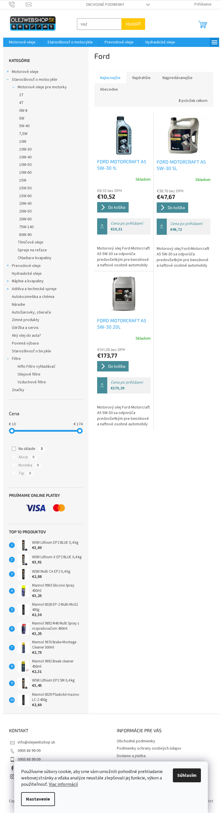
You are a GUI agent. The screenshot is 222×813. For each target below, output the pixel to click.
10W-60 (23, 172)
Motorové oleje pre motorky (39, 87)
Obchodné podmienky (103, 4)
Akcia (24, 457)
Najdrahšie (139, 78)
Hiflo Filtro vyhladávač (34, 366)
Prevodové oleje (24, 266)
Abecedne (107, 89)
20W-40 (23, 203)
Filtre (14, 359)
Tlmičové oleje (28, 242)
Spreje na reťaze (30, 250)
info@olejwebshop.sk (34, 742)
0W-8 (21, 110)
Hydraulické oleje (24, 274)
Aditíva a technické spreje (32, 289)
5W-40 (22, 126)
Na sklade (28, 449)
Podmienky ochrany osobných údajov (147, 748)
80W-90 (23, 235)
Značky (16, 390)
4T (19, 103)
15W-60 (23, 196)
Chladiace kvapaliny (32, 258)
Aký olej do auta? (24, 335)
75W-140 (24, 227)
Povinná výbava (23, 343)
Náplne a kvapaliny (25, 281)
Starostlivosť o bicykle (29, 351)
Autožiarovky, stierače (29, 312)
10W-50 (23, 165)
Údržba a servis (23, 328)
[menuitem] (20, 42)
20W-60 (23, 219)
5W (19, 118)
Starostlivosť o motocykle (32, 80)
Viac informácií (61, 784)
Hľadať (131, 23)
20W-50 (23, 211)
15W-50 (23, 188)
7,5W (21, 134)
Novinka (26, 465)
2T (19, 95)
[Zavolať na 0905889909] (15, 4)
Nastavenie (36, 799)
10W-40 (23, 157)
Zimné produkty (23, 320)
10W (20, 141)
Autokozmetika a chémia (31, 297)
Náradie (16, 304)
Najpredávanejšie (175, 78)
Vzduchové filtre (29, 382)
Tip (22, 473)
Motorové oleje (23, 72)
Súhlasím (185, 775)
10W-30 (23, 149)
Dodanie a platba (129, 756)
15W (20, 180)
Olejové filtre (26, 374)
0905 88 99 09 (26, 751)
